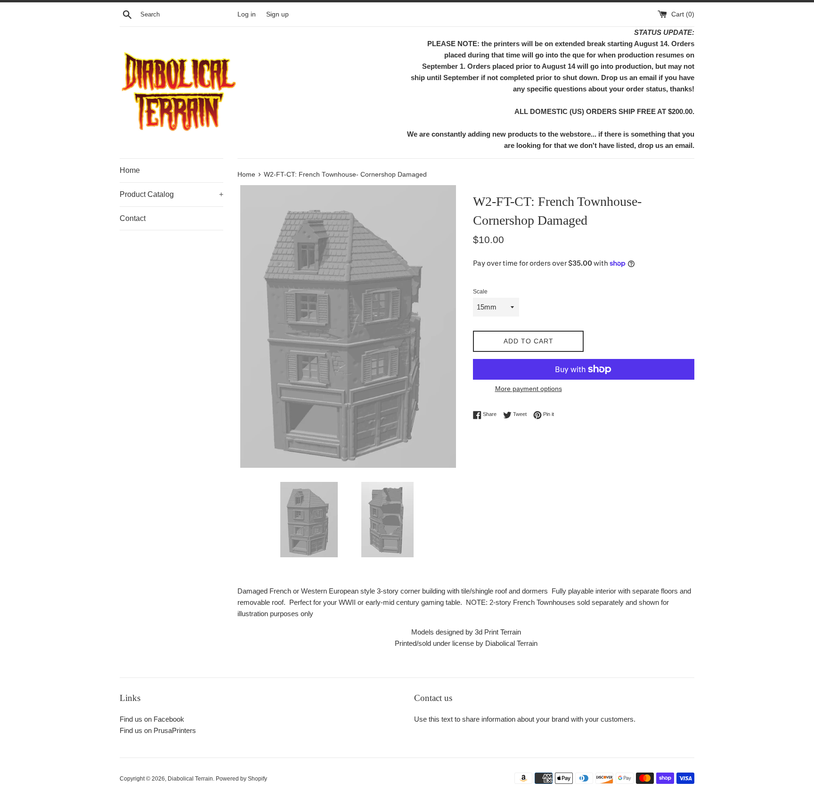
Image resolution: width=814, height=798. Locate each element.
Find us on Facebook (152, 719)
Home (130, 170)
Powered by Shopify (241, 778)
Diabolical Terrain (190, 778)
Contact (133, 218)
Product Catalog (171, 194)
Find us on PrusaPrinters (158, 730)
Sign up (277, 14)
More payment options (528, 388)
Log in (246, 14)
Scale (480, 291)
